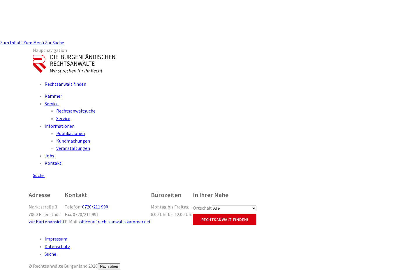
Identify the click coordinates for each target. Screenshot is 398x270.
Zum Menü (34, 42)
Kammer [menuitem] (53, 96)
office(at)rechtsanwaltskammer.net (115, 222)
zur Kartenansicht (47, 222)
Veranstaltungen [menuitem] (73, 148)
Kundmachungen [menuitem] (73, 141)
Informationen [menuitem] (60, 126)
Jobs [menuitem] (49, 156)
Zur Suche (54, 42)
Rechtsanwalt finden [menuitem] (65, 84)
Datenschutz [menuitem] (57, 246)
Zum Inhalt (11, 42)
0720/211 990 (95, 207)
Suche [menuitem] (50, 254)
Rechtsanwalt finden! (224, 219)
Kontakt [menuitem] (53, 163)
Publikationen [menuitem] (70, 133)
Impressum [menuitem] (56, 239)
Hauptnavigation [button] (50, 50)
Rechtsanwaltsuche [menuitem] (76, 111)
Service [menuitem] (52, 103)
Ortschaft (202, 208)
